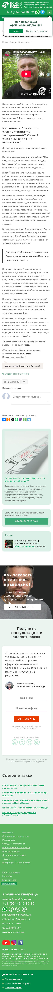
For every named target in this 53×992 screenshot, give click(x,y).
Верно (16, 31)
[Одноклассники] (8, 419)
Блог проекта (9, 880)
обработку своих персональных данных (26, 761)
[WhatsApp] (24, 419)
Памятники (8, 832)
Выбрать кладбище (37, 31)
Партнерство (9, 883)
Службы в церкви (13, 988)
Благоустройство (11, 851)
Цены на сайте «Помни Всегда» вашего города (25, 808)
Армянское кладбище (20, 894)
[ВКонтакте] (4, 419)
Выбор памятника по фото (16, 847)
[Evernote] (16, 419)
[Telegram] (29, 419)
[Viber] (20, 419)
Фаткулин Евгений (29, 366)
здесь (28, 354)
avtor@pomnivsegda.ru (19, 914)
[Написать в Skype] (37, 740)
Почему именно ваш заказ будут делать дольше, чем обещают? (25, 479)
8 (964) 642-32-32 (22, 12)
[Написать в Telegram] (42, 12)
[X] (12, 419)
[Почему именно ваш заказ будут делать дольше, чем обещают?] (26, 452)
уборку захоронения (24, 546)
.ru (13, 949)
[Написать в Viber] (30, 740)
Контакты (7, 876)
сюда (26, 345)
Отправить (26, 719)
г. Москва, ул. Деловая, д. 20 (16, 919)
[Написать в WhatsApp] (37, 12)
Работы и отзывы (11, 872)
